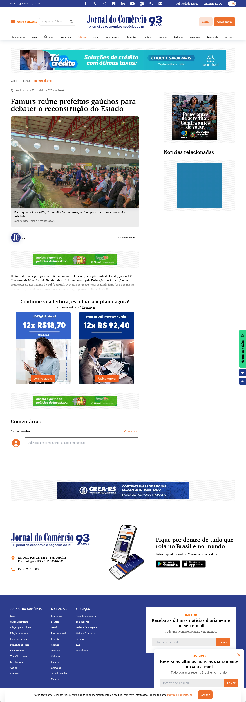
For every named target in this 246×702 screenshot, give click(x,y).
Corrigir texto (131, 431)
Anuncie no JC (213, 3)
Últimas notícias (19, 621)
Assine (13, 667)
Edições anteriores (20, 633)
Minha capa (18, 36)
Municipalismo (42, 80)
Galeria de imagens (86, 627)
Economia (65, 36)
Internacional (112, 36)
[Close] (239, 655)
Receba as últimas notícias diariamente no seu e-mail (191, 622)
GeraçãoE (212, 36)
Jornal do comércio (26, 609)
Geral (96, 36)
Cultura (147, 36)
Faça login (88, 307)
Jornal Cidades (59, 673)
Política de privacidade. (180, 694)
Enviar (223, 642)
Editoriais (59, 609)
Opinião (162, 36)
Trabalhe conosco (20, 656)
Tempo (80, 638)
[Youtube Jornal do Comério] (132, 3)
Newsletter (82, 650)
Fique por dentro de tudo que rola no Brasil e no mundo (195, 543)
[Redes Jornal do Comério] (141, 3)
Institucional (17, 661)
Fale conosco (17, 650)
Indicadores (82, 621)
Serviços (83, 609)
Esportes (132, 36)
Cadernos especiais (20, 638)
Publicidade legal (19, 644)
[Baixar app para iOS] (242, 372)
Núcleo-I (229, 36)
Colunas (178, 36)
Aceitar (205, 695)
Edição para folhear (21, 627)
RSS (78, 644)
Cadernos (195, 36)
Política (81, 36)
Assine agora (224, 21)
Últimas (48, 36)
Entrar (206, 21)
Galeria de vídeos (85, 633)
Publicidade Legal (187, 3)
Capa (34, 36)
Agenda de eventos (86, 615)
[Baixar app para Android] (242, 381)
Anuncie (14, 673)
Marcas (55, 679)
